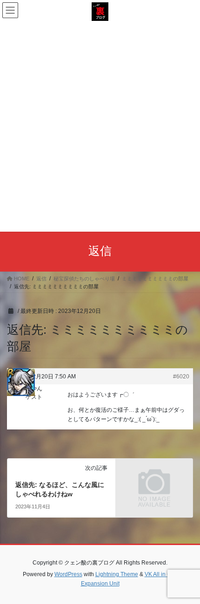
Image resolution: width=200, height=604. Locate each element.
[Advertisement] (100, 125)
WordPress (68, 574)
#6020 (181, 376)
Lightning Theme (116, 574)
